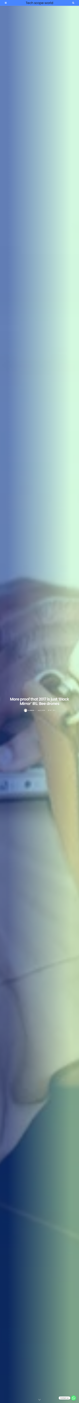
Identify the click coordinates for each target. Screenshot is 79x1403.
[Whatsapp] (73, 1398)
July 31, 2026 (41, 710)
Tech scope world (39, 3)
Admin (32, 710)
